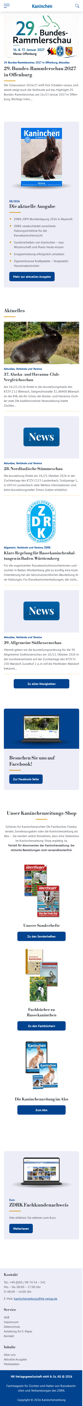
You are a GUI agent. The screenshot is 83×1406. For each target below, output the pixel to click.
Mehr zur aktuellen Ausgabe (32, 277)
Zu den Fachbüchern (41, 1026)
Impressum (11, 1322)
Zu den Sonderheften (41, 936)
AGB (6, 1317)
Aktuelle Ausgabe (15, 1359)
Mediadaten (11, 1364)
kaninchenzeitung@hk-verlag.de (35, 1299)
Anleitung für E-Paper (18, 1331)
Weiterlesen (21, 1228)
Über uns (10, 1355)
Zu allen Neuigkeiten (42, 684)
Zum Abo (41, 1110)
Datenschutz (12, 1327)
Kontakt (9, 1336)
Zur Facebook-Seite (26, 779)
